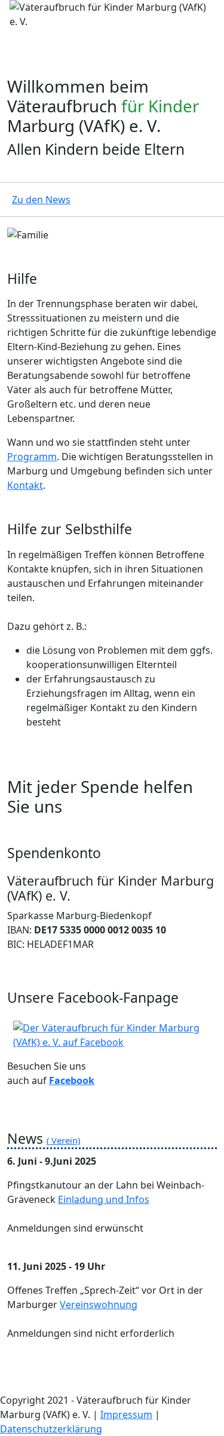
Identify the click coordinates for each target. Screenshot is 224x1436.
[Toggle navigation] (16, 45)
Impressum (126, 1414)
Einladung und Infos (103, 1199)
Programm (32, 456)
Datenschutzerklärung (51, 1428)
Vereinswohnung (98, 1304)
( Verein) (63, 1140)
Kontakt (25, 485)
